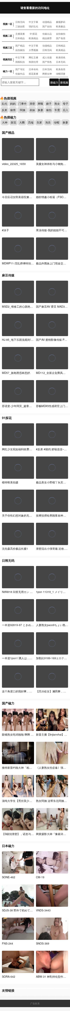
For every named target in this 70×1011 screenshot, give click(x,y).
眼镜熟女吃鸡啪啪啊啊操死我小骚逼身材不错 (30, 734)
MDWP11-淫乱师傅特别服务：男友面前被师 (28, 263)
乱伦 (4, 103)
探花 (13, 122)
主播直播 (20, 33)
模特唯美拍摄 (10, 482)
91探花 (33, 33)
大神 (4, 122)
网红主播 (33, 57)
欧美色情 (60, 69)
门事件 (22, 103)
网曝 (40, 103)
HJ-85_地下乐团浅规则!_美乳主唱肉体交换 (28, 340)
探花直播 (33, 73)
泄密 (32, 103)
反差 (4, 110)
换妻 (40, 110)
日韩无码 (20, 21)
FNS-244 (7, 943)
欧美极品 (60, 26)
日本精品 (20, 38)
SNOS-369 (42, 943)
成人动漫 (47, 57)
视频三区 (7, 47)
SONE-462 (8, 877)
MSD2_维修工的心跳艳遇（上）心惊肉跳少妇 (29, 306)
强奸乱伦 (33, 26)
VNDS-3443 (43, 910)
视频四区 (7, 59)
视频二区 (7, 35)
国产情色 (47, 61)
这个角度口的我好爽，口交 (18, 691)
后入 (65, 110)
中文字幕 (33, 21)
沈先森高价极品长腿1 (15, 548)
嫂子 (49, 103)
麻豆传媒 (8, 275)
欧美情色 (60, 57)
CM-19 (40, 877)
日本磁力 (8, 846)
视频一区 (7, 24)
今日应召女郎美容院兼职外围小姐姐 (24, 197)
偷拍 (49, 110)
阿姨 (22, 110)
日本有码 (33, 69)
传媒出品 (47, 33)
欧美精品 (33, 38)
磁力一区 (7, 71)
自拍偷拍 (60, 33)
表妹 (32, 110)
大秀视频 (33, 50)
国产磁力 (8, 703)
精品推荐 (47, 38)
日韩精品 (60, 45)
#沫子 (5, 230)
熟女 (57, 103)
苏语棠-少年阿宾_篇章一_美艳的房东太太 (27, 406)
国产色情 (60, 38)
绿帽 (56, 122)
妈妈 (13, 103)
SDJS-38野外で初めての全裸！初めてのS (27, 910)
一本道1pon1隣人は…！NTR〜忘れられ (27, 658)
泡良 (48, 122)
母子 (65, 103)
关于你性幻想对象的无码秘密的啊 (22, 515)
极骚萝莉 (60, 21)
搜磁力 (54, 82)
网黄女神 (47, 73)
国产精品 (20, 45)
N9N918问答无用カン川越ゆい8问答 (25, 592)
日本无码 (60, 61)
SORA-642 (8, 976)
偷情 (13, 110)
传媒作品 (20, 73)
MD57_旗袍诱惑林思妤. (16, 373)
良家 (39, 122)
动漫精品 (47, 21)
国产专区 (20, 69)
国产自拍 (47, 26)
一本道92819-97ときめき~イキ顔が (24, 625)
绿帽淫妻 (60, 73)
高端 (30, 122)
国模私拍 (20, 61)
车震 (57, 110)
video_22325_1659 (14, 164)
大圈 (22, 122)
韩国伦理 (33, 61)
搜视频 (64, 82)
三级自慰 (20, 26)
